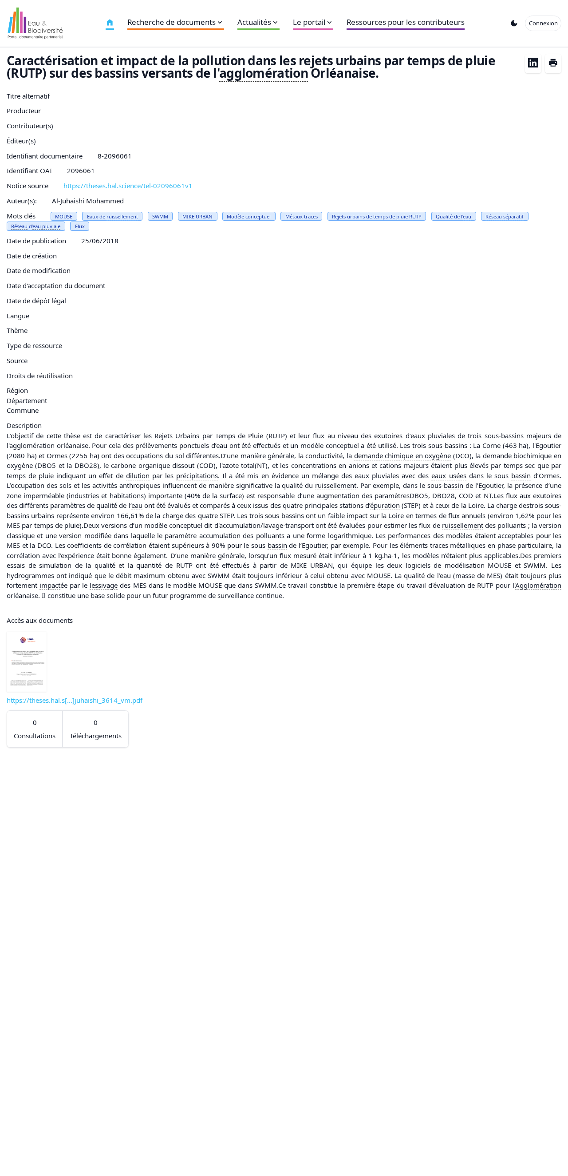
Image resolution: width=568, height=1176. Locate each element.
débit (123, 575)
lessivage (104, 585)
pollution (218, 60)
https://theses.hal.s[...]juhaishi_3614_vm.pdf (74, 700)
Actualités (254, 22)
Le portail (309, 22)
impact (137, 60)
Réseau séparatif (504, 216)
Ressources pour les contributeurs (406, 22)
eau (467, 216)
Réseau (19, 226)
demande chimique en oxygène (402, 455)
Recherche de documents (171, 22)
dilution (138, 475)
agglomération (263, 72)
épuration (385, 505)
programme (188, 595)
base (98, 595)
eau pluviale (46, 226)
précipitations (197, 475)
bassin (521, 475)
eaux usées (448, 475)
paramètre (181, 535)
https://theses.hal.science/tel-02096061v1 (128, 185)
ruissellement (122, 216)
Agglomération (538, 585)
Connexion (543, 23)
